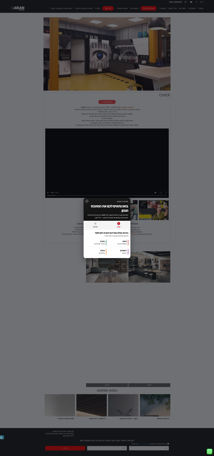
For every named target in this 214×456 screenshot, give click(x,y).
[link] (2, 437)
